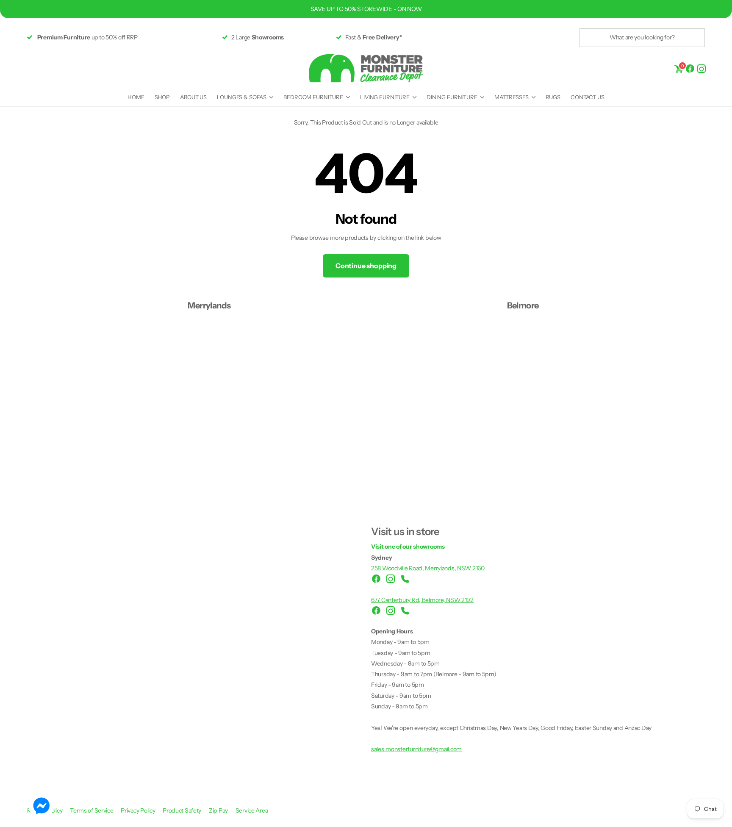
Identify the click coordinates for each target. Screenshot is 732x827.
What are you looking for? (642, 37)
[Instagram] (701, 68)
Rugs (553, 97)
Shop (162, 97)
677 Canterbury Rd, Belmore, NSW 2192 (422, 600)
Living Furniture (385, 97)
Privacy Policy (138, 810)
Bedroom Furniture (313, 97)
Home (136, 97)
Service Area (252, 810)
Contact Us (587, 97)
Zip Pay (219, 810)
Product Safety (182, 810)
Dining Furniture (452, 97)
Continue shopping (366, 265)
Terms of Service (92, 810)
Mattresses (511, 97)
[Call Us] (405, 579)
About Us (193, 97)
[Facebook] (690, 68)
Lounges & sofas (241, 97)
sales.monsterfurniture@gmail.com (416, 749)
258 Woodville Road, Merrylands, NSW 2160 (428, 568)
